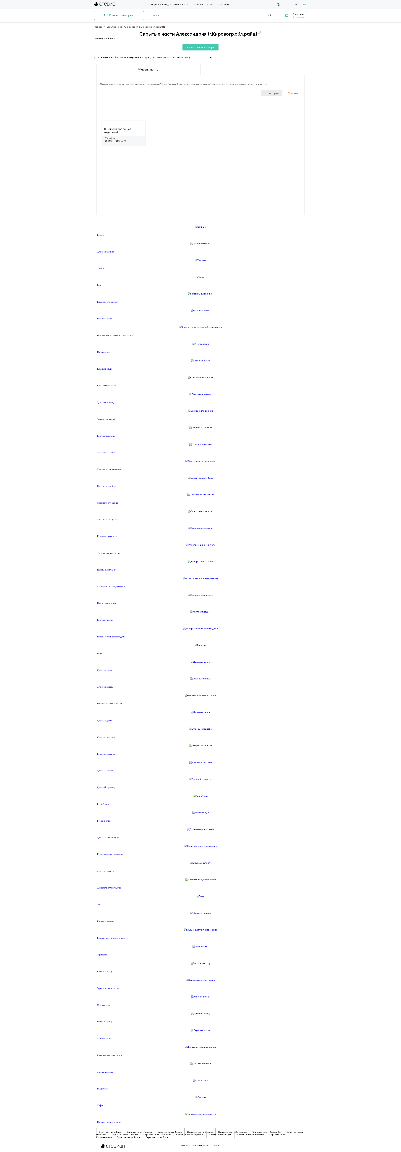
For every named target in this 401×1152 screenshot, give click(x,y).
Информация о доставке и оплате (169, 4)
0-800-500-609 (115, 141)
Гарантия (198, 4)
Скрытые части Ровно (157, 1137)
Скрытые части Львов (129, 1137)
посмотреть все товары (200, 47)
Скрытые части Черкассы (190, 1134)
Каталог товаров (121, 15)
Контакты (224, 4)
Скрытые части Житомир (250, 1134)
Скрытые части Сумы (220, 1134)
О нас (210, 4)
